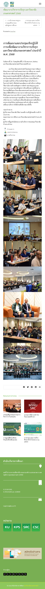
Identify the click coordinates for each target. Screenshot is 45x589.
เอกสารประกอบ (12, 132)
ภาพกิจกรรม (11, 135)
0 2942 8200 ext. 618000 (11, 492)
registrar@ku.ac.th (9, 506)
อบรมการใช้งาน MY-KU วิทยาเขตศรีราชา (31, 416)
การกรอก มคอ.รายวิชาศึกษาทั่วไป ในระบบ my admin (31, 440)
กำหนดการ (10, 129)
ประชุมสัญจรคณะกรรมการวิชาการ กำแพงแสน (11, 416)
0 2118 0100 (7, 489)
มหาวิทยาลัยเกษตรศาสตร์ (31, 586)
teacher (13, 31)
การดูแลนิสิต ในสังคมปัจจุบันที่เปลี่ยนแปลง (10, 439)
